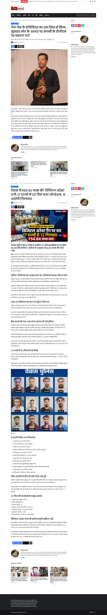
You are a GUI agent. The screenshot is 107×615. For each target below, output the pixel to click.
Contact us (47, 15)
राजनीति (24, 15)
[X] (15, 46)
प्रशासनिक (18, 15)
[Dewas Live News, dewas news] (17, 8)
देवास (13, 15)
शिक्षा (36, 15)
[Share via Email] (19, 46)
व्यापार (29, 15)
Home (13, 20)
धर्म (32, 15)
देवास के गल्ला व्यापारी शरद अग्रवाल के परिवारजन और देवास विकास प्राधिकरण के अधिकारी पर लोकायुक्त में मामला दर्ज (19, 174)
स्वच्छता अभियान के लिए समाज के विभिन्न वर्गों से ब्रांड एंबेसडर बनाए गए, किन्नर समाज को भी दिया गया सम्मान (39, 164)
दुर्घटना (16, 20)
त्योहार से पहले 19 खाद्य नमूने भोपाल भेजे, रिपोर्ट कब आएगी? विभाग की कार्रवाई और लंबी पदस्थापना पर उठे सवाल (47, 1)
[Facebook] (12, 46)
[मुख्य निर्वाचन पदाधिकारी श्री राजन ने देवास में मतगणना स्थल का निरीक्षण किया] (59, 166)
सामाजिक (41, 15)
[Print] (22, 46)
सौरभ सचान (15, 42)
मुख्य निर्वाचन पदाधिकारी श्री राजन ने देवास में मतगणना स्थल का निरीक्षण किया (59, 174)
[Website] (21, 152)
